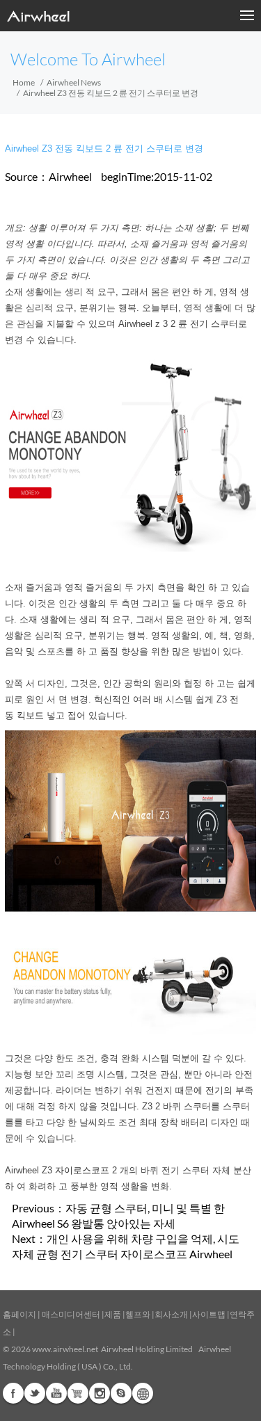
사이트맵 (209, 1314)
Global (142, 1393)
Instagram (99, 1393)
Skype (121, 1393)
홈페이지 (19, 1314)
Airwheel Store (78, 1393)
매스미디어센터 (70, 1314)
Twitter (34, 1393)
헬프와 (137, 1314)
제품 (112, 1314)
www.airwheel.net (65, 1349)
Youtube (56, 1393)
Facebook (13, 1393)
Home (24, 82)
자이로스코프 (82, 1170)
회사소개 (172, 1314)
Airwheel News (74, 82)
